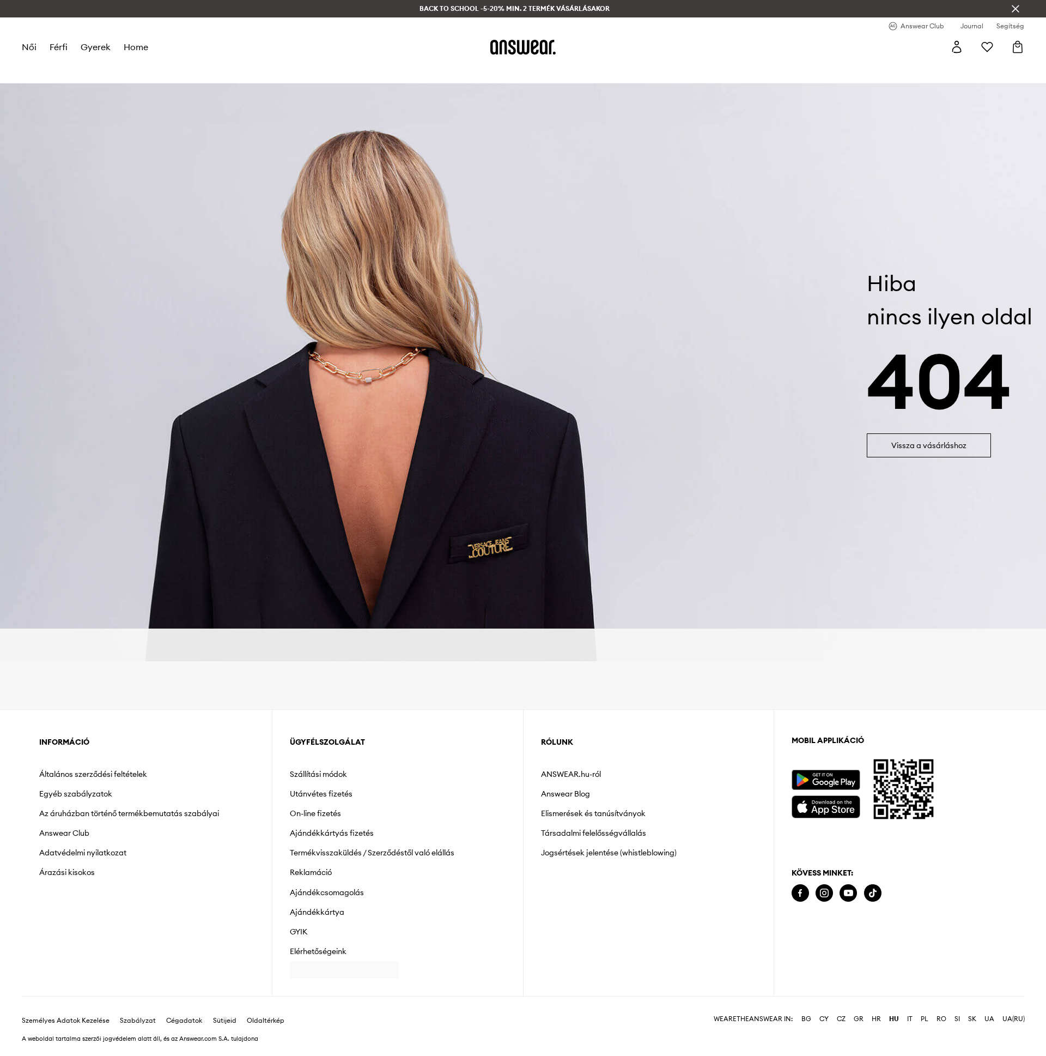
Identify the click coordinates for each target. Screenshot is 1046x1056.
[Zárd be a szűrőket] (1015, 8)
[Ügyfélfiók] (956, 46)
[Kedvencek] (987, 46)
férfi (59, 46)
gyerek (96, 46)
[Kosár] (1017, 46)
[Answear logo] (523, 47)
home (136, 46)
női (29, 46)
